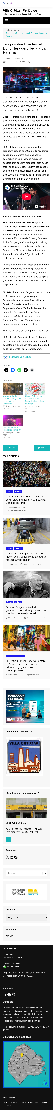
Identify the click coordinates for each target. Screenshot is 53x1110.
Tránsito (18, 549)
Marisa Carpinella (15, 618)
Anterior (12, 448)
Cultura (41, 62)
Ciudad (34, 62)
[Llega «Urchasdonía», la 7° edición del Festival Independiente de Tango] (35, 388)
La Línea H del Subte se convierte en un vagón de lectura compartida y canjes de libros (25, 499)
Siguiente (40, 448)
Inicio (5, 1102)
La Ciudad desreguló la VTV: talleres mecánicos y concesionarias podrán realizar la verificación (26, 556)
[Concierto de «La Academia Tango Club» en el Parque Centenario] (13, 388)
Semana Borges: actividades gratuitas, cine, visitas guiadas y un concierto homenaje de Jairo (26, 610)
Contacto (7, 1106)
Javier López (13, 564)
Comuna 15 (11, 656)
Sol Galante (13, 675)
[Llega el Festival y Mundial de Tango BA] (13, 420)
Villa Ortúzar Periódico (20, 10)
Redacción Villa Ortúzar (15, 58)
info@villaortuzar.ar (12, 963)
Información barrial (18, 1102)
